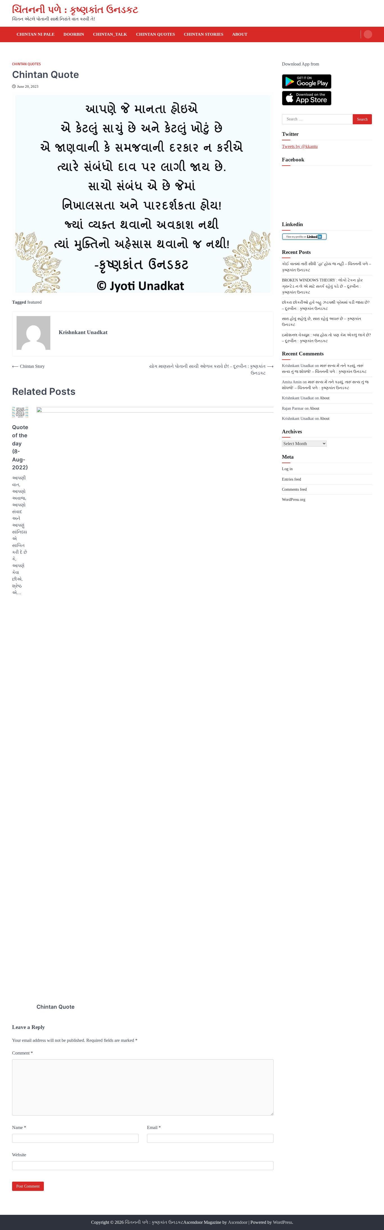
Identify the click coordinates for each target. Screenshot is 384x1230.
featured (34, 302)
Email (154, 1127)
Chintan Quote (55, 1007)
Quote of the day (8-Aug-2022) (20, 447)
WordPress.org (293, 499)
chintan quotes (155, 34)
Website (19, 1154)
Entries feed (291, 479)
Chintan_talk (110, 34)
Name (19, 1127)
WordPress (282, 1222)
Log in (287, 468)
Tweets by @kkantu (300, 146)
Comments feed (294, 489)
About (239, 34)
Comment (22, 1053)
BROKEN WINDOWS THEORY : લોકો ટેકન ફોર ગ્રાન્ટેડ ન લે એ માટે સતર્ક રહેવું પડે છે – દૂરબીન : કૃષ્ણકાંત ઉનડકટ (322, 286)
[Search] (368, 34)
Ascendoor (237, 1222)
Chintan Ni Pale (36, 34)
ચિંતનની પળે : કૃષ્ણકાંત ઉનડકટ (75, 9)
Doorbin (74, 34)
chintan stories (203, 34)
